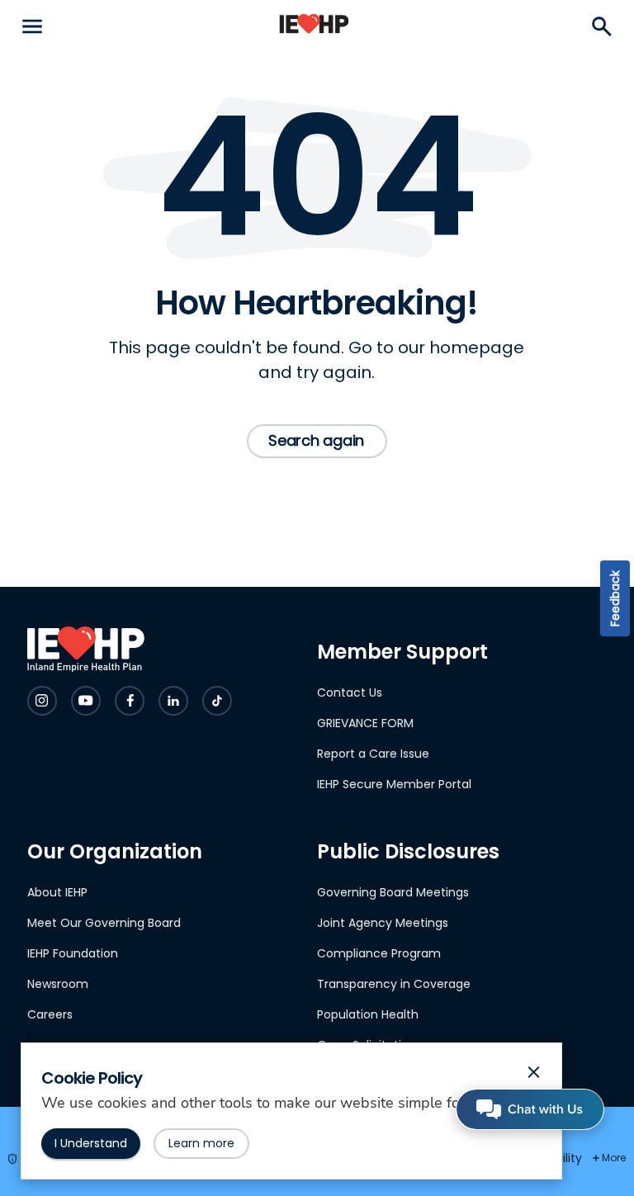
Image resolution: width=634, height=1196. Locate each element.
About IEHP (57, 892)
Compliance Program (379, 953)
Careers (50, 1014)
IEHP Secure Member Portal (394, 784)
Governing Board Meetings (393, 892)
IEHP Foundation (72, 953)
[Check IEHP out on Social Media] (42, 701)
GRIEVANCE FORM (365, 723)
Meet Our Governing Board (104, 923)
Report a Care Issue (373, 753)
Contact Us (349, 692)
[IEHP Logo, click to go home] (314, 27)
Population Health (368, 1014)
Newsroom (57, 984)
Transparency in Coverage (394, 984)
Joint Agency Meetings (382, 923)
